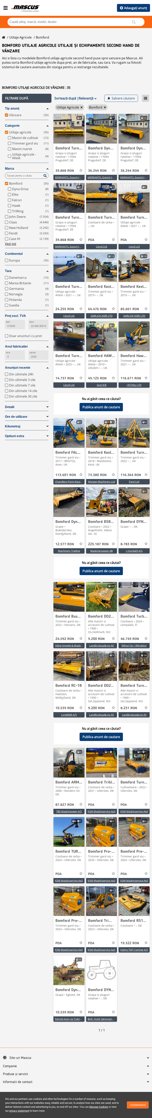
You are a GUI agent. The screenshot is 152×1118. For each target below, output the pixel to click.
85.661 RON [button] (130, 309)
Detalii (9, 407)
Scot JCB (101, 385)
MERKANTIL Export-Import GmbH (75, 177)
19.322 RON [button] (130, 943)
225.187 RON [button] (98, 544)
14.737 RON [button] (64, 378)
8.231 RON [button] (129, 708)
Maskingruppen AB (101, 551)
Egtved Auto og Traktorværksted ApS (77, 1019)
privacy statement (19, 1110)
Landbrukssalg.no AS (101, 645)
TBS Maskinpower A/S (69, 811)
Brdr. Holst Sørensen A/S (102, 1019)
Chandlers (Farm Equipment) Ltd (74, 481)
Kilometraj (12, 426)
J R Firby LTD (134, 385)
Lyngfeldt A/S (69, 714)
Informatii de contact (17, 1082)
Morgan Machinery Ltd (101, 481)
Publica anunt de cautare (101, 407)
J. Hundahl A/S (134, 551)
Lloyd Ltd (101, 246)
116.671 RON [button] (131, 378)
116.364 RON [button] (131, 475)
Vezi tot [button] (10, 244)
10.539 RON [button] (64, 708)
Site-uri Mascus (20, 1058)
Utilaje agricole (20, 37)
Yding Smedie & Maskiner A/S (72, 645)
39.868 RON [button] (64, 171)
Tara (8, 271)
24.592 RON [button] (64, 639)
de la (8, 353)
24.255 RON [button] (64, 309)
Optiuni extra (14, 436)
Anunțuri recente (17, 367)
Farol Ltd (134, 481)
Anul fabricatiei (16, 346)
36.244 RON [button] (97, 171)
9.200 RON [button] (96, 639)
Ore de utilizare (16, 416)
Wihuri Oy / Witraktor (134, 645)
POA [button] (91, 240)
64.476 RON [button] (97, 309)
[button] (26, 98)
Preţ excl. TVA (15, 316)
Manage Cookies (98, 1106)
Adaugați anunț (135, 8)
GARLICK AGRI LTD (101, 316)
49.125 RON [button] (97, 378)
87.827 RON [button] (64, 805)
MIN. (8, 322)
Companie (10, 1066)
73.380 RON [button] (97, 475)
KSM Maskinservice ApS (101, 811)
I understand (138, 1105)
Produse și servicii (15, 1074)
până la (32, 353)
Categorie (12, 125)
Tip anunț (12, 108)
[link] (69, 129)
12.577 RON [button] (64, 544)
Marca (9, 168)
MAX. (31, 322)
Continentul (14, 253)
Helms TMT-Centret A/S (134, 950)
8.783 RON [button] (129, 544)
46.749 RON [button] (130, 639)
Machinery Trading (69, 551)
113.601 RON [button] (65, 475)
